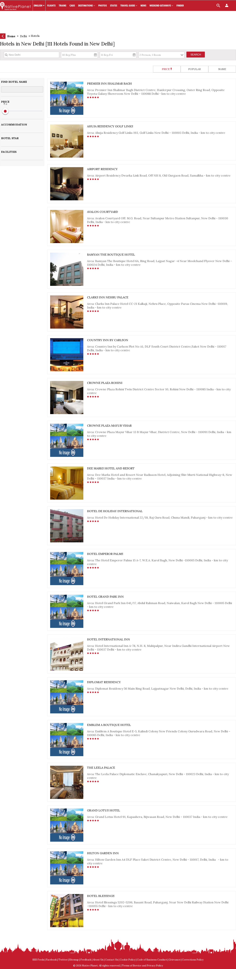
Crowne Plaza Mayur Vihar (109, 425)
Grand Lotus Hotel (103, 810)
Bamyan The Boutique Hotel (111, 254)
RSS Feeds (38, 959)
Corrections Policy (193, 959)
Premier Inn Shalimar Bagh (109, 83)
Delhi (23, 36)
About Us (98, 959)
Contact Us (111, 959)
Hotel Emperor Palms (105, 554)
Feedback (85, 959)
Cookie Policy (127, 959)
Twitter (62, 959)
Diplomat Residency (104, 682)
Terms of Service (131, 965)
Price (166, 69)
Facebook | (52, 959)
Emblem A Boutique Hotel (109, 725)
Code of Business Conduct (152, 959)
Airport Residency (102, 169)
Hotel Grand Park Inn (105, 596)
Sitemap (74, 959)
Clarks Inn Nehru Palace (107, 297)
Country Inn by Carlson (107, 340)
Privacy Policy (155, 965)
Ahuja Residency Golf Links (110, 126)
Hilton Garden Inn (103, 853)
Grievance (174, 959)
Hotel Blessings (100, 896)
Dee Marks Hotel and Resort (111, 468)
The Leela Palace (101, 767)
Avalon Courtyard (102, 212)
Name (222, 69)
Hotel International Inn (108, 639)
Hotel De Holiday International (115, 511)
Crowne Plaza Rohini (104, 383)
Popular (194, 69)
